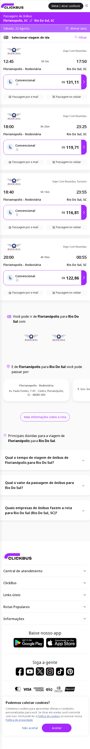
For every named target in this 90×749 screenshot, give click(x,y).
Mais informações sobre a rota (45, 417)
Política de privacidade (19, 720)
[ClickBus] (12, 6)
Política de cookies (48, 716)
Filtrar (83, 37)
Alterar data (78, 28)
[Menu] (87, 6)
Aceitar (57, 728)
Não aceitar (30, 728)
